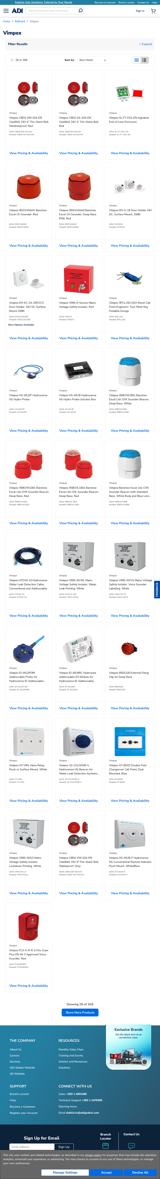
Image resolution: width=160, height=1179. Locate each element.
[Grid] (136, 60)
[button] (157, 589)
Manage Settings (65, 1172)
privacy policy (93, 1155)
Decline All (140, 1172)
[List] (144, 60)
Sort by (69, 60)
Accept (106, 1172)
